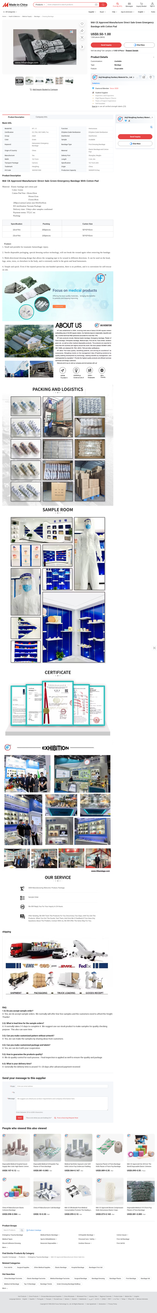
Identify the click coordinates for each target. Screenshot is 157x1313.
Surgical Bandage (80, 1278)
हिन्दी (109, 1299)
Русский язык (58, 1299)
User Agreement (91, 1304)
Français (48, 1299)
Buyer (102, 12)
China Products (33, 1296)
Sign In (94, 106)
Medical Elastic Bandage (49, 1235)
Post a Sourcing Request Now (66, 1118)
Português (40, 1299)
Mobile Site (128, 1296)
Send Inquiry (106, 45)
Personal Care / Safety (86, 1239)
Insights (136, 1296)
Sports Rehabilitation (47, 1239)
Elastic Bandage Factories (36, 1278)
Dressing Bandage (48, 16)
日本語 (104, 1299)
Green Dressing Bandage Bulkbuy (68, 1284)
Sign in (152, 6)
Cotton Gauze (122, 1235)
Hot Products (22, 1296)
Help (113, 12)
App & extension (126, 12)
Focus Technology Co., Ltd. (63, 1304)
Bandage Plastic (115, 1278)
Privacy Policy (112, 1304)
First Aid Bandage (123, 1239)
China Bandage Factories (13, 1278)
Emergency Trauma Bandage (12, 1235)
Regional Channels (105, 1296)
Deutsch (74, 1299)
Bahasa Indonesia (142, 1299)
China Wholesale (69, 1296)
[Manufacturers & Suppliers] (14, 4)
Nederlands (82, 1299)
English (25, 1299)
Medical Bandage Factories (60, 1278)
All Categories (10, 12)
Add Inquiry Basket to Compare (45, 89)
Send (19, 1118)
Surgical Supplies (23, 1267)
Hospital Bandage (77, 1267)
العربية (91, 1299)
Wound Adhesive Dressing (11, 1243)
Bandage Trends (46, 1284)
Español (32, 1299)
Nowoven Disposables (48, 1243)
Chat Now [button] (141, 45)
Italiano (67, 1299)
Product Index (118, 1296)
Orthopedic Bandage (85, 1235)
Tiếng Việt (131, 1299)
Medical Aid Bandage (11, 1284)
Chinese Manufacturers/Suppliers (51, 1296)
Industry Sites (93, 1296)
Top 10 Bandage (30, 1284)
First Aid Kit (121, 1243)
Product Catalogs (34, 1230)
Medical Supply (27, 16)
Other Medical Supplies (42, 1267)
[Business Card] (151, 127)
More (4, 1288)
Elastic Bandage (61, 1267)
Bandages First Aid (95, 1267)
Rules (153, 12)
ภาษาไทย (116, 1299)
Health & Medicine (14, 16)
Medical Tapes (7, 1239)
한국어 (97, 1299)
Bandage (37, 16)
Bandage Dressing (98, 1278)
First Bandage (131, 1278)
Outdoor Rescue (84, 1243)
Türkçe (123, 1299)
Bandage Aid (145, 1278)
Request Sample (132, 51)
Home (4, 16)
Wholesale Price (82, 1296)
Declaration (102, 1304)
